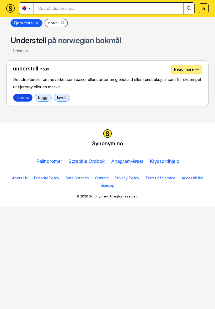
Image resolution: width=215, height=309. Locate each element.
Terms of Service (160, 178)
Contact (102, 178)
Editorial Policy (46, 178)
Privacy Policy (127, 178)
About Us (20, 178)
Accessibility (192, 178)
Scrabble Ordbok (86, 161)
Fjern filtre (23, 23)
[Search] (189, 8)
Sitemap (108, 185)
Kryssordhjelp (164, 161)
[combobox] (114, 8)
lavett (62, 97)
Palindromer (49, 161)
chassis (23, 97)
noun (56, 23)
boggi (43, 97)
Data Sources (77, 178)
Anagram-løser (127, 161)
